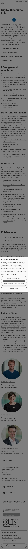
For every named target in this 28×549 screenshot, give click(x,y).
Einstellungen (14, 288)
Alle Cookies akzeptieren (14, 278)
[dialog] (14, 274)
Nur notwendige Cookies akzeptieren (14, 283)
